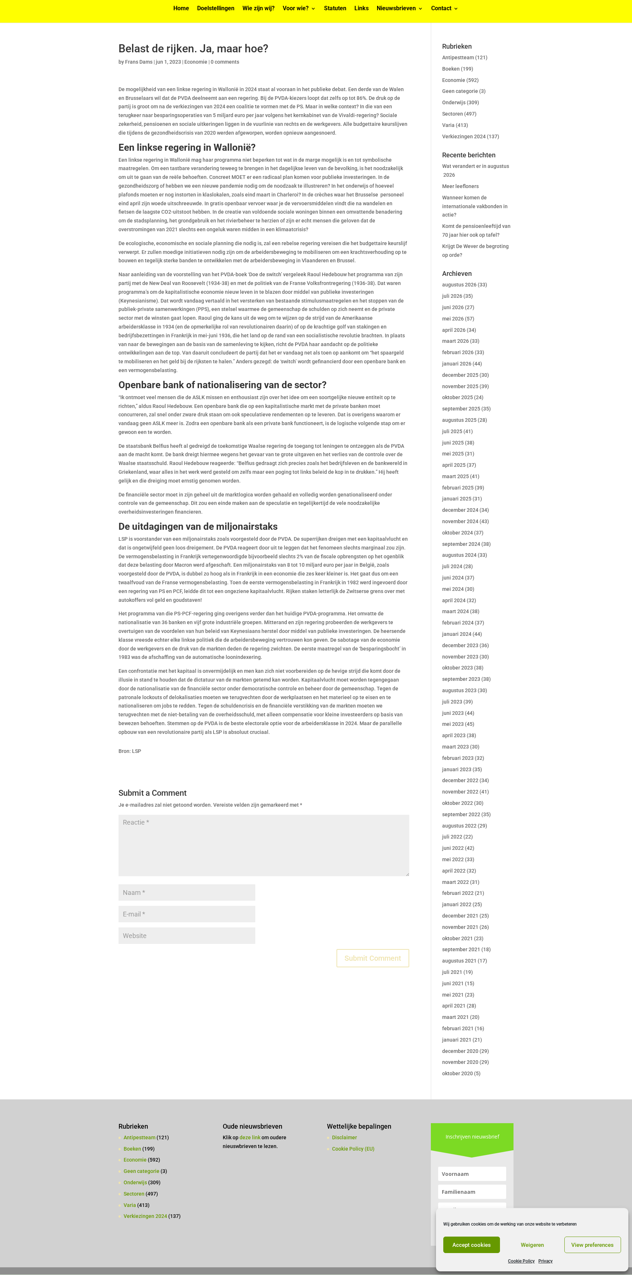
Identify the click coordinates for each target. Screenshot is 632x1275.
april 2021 (454, 1006)
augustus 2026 (459, 285)
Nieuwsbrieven (396, 9)
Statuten (335, 9)
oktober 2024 (457, 533)
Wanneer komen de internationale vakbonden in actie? (475, 206)
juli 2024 (452, 566)
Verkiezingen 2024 (464, 136)
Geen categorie (460, 91)
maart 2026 (455, 341)
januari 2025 (456, 499)
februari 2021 (458, 1028)
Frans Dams (139, 62)
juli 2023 (452, 702)
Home (181, 9)
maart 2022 (455, 882)
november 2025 (460, 386)
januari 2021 (456, 1040)
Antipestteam (458, 57)
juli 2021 (452, 972)
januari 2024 (456, 634)
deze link (251, 1137)
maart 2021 (455, 1017)
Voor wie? (296, 9)
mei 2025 (453, 454)
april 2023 (454, 735)
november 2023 (460, 657)
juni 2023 (453, 713)
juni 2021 (453, 983)
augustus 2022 (459, 826)
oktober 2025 (457, 397)
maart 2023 (455, 747)
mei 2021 (453, 995)
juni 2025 (453, 443)
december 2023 (460, 645)
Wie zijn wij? (258, 9)
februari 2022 (458, 893)
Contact (441, 9)
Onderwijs (454, 102)
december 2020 (460, 1051)
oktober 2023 (457, 668)
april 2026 (454, 330)
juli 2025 (452, 431)
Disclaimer (344, 1137)
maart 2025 (455, 476)
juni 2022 (453, 848)
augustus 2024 (459, 555)
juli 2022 (452, 837)
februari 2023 (458, 758)
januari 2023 (456, 769)
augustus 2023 (459, 690)
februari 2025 (458, 488)
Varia (448, 125)
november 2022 (460, 792)
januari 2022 (456, 904)
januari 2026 (456, 364)
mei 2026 (453, 319)
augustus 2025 (459, 420)
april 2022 (454, 871)
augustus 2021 (459, 961)
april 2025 (454, 465)
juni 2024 (453, 578)
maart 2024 (455, 611)
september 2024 (461, 544)
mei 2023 (453, 724)
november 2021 (460, 927)
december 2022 (460, 780)
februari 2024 (458, 623)
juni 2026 (453, 307)
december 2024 (460, 510)
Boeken (451, 69)
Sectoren (452, 114)
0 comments (225, 62)
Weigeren (532, 1245)
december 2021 (460, 916)
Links (361, 9)
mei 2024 (453, 589)
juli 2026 (452, 296)
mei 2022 (453, 859)
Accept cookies (471, 1245)
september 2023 (461, 679)
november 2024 (460, 521)
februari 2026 (458, 352)
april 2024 (454, 600)
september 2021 (461, 949)
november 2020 (460, 1062)
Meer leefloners (460, 186)
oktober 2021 (457, 938)
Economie (195, 62)
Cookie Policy (521, 1261)
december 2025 (460, 375)
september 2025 (461, 409)
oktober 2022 (457, 803)
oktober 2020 (457, 1073)
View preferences (592, 1245)
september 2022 (461, 814)
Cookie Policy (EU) (353, 1149)
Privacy (545, 1261)
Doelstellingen (215, 9)
